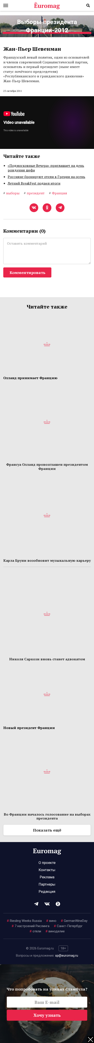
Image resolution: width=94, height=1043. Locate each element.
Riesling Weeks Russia (24, 921)
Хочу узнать (47, 1015)
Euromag (47, 5)
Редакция (47, 891)
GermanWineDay (74, 921)
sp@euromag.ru (66, 956)
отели (35, 931)
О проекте (47, 862)
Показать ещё (47, 830)
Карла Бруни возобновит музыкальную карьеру (47, 560)
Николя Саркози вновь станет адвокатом (47, 659)
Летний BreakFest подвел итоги (34, 183)
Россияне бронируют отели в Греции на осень (46, 176)
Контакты (47, 870)
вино (51, 921)
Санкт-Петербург (68, 926)
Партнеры (47, 884)
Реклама (47, 877)
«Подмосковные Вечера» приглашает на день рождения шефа (46, 168)
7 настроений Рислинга (30, 926)
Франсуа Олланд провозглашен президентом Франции (47, 466)
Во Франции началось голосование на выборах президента (47, 816)
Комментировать (27, 272)
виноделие (55, 931)
